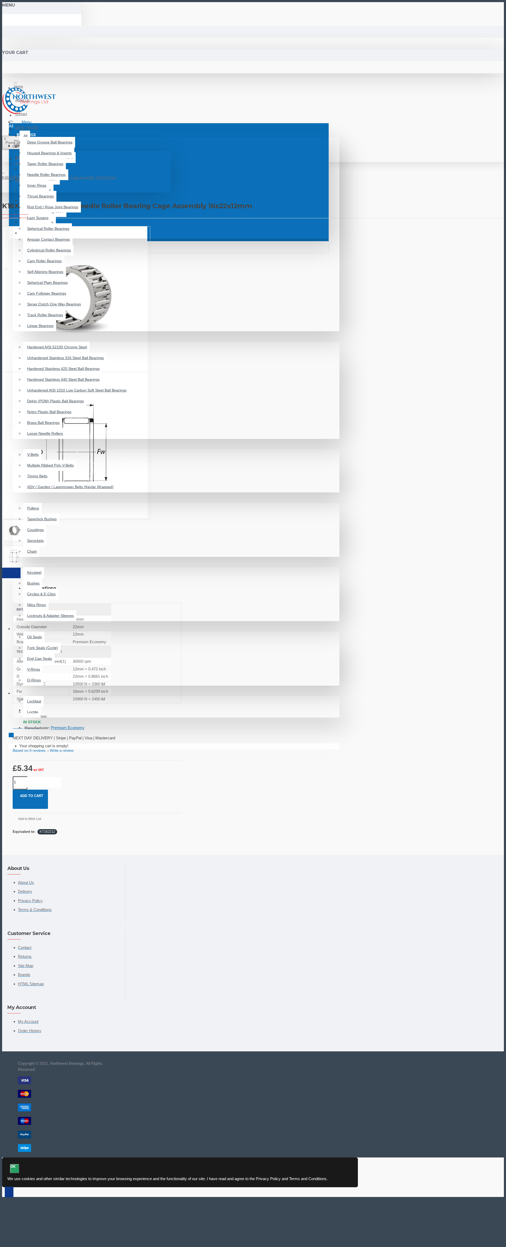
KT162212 (47, 832)
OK (13, 1167)
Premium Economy (67, 727)
